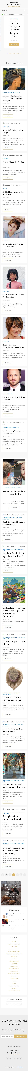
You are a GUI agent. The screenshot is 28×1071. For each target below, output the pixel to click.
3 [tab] (10, 53)
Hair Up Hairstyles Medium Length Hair (14, 29)
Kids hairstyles (14, 961)
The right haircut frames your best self (12, 817)
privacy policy (16, 1046)
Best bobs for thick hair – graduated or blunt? (14, 555)
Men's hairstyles (7, 92)
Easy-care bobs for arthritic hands (17, 913)
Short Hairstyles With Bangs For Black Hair (14, 295)
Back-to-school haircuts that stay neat (14, 523)
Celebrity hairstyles (14, 944)
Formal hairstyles (14, 951)
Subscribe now (20, 1036)
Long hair (6, 158)
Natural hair (14, 971)
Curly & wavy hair (8, 549)
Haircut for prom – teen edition (14, 643)
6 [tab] (14, 53)
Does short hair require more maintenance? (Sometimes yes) (13, 850)
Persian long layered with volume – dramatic (14, 786)
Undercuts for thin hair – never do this (14, 493)
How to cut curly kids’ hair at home (13, 730)
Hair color (16, 92)
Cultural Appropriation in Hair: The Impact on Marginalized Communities (14, 612)
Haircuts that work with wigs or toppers (12, 698)
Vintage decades (14, 986)
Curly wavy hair (14, 949)
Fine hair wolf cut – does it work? (16, 919)
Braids (14, 941)
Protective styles (14, 973)
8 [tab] (17, 53)
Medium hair (14, 19)
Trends (5, 188)
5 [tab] (13, 53)
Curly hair (14, 946)
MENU (5, 10)
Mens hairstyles (14, 968)
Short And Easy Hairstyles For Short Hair (13, 245)
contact (10, 1046)
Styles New (20, 1067)
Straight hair (14, 978)
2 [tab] (9, 53)
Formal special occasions (14, 953)
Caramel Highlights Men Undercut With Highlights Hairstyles (13, 98)
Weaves (14, 988)
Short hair (6, 126)
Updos (14, 983)
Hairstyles (14, 958)
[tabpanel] (14, 32)
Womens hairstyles (14, 990)
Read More (14, 44)
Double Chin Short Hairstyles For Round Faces (13, 346)
